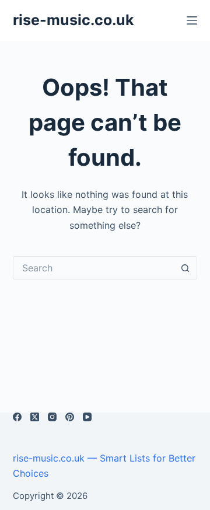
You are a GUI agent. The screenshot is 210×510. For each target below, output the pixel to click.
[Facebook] (17, 417)
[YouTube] (87, 417)
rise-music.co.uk (73, 20)
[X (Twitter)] (34, 417)
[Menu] (192, 20)
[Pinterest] (69, 417)
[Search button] (185, 268)
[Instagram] (52, 417)
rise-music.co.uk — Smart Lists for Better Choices (104, 465)
